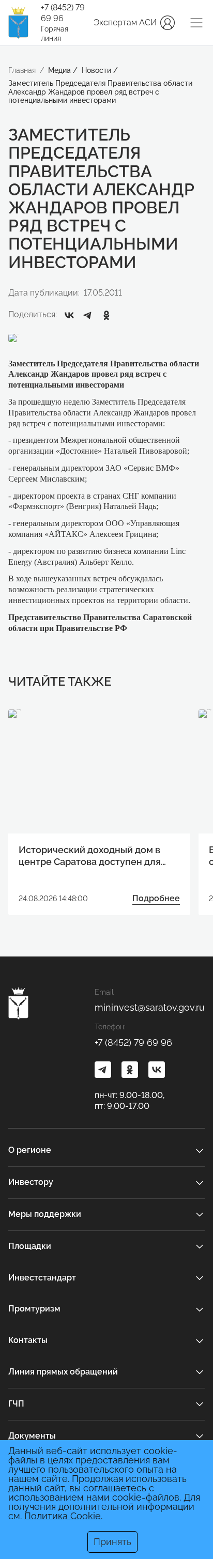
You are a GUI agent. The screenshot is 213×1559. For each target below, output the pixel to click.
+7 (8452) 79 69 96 (63, 13)
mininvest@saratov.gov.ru (150, 1007)
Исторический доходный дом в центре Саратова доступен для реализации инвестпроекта (90, 856)
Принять (112, 1541)
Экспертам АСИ (125, 22)
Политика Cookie (62, 1515)
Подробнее (156, 898)
